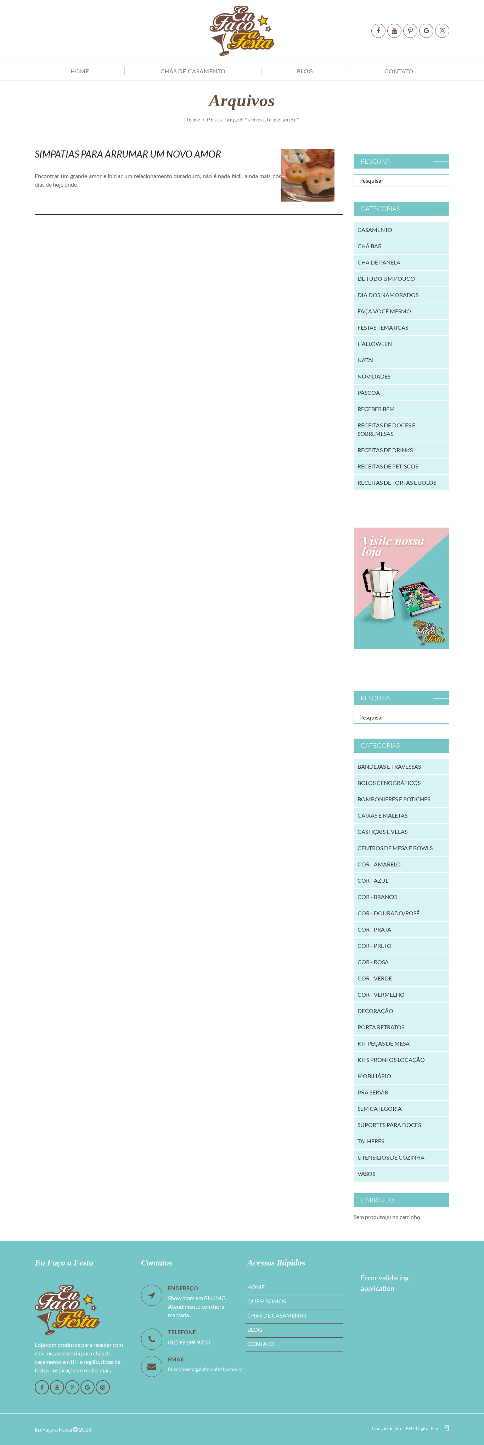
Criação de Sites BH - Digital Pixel (406, 1428)
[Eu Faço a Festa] (242, 31)
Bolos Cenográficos (389, 782)
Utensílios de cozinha (391, 1157)
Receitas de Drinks (385, 449)
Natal (366, 360)
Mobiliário (374, 1076)
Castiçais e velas (382, 831)
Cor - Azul (373, 880)
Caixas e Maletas (382, 815)
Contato (398, 71)
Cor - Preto (375, 945)
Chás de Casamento (193, 71)
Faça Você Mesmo (384, 311)
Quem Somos (266, 1301)
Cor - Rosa (373, 961)
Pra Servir (373, 1092)
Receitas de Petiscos (388, 466)
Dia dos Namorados (388, 294)
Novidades (374, 376)
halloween (375, 343)
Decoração (375, 1010)
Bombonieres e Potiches (394, 799)
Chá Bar (370, 246)
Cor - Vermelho (381, 994)
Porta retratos (381, 1027)
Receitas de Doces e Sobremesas (386, 429)
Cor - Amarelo (379, 864)
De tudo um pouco (386, 278)
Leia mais (56, 200)
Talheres (371, 1141)
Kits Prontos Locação (391, 1059)
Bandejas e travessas (389, 766)
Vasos (366, 1173)
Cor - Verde (375, 978)
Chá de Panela (379, 262)
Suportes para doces (389, 1124)
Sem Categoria (380, 1108)
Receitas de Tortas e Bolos (397, 482)
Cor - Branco (378, 896)
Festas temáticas (383, 327)
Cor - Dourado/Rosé (389, 913)
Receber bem (376, 408)
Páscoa (369, 392)
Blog (305, 71)
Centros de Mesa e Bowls (395, 847)
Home (80, 71)
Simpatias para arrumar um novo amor (128, 154)
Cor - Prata (374, 929)
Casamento (375, 229)
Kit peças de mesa (384, 1043)
